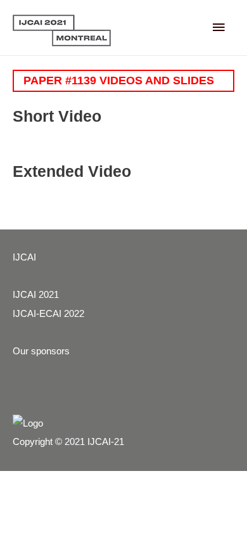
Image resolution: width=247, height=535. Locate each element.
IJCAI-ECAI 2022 (48, 314)
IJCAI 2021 (36, 295)
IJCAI (24, 257)
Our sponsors (41, 351)
